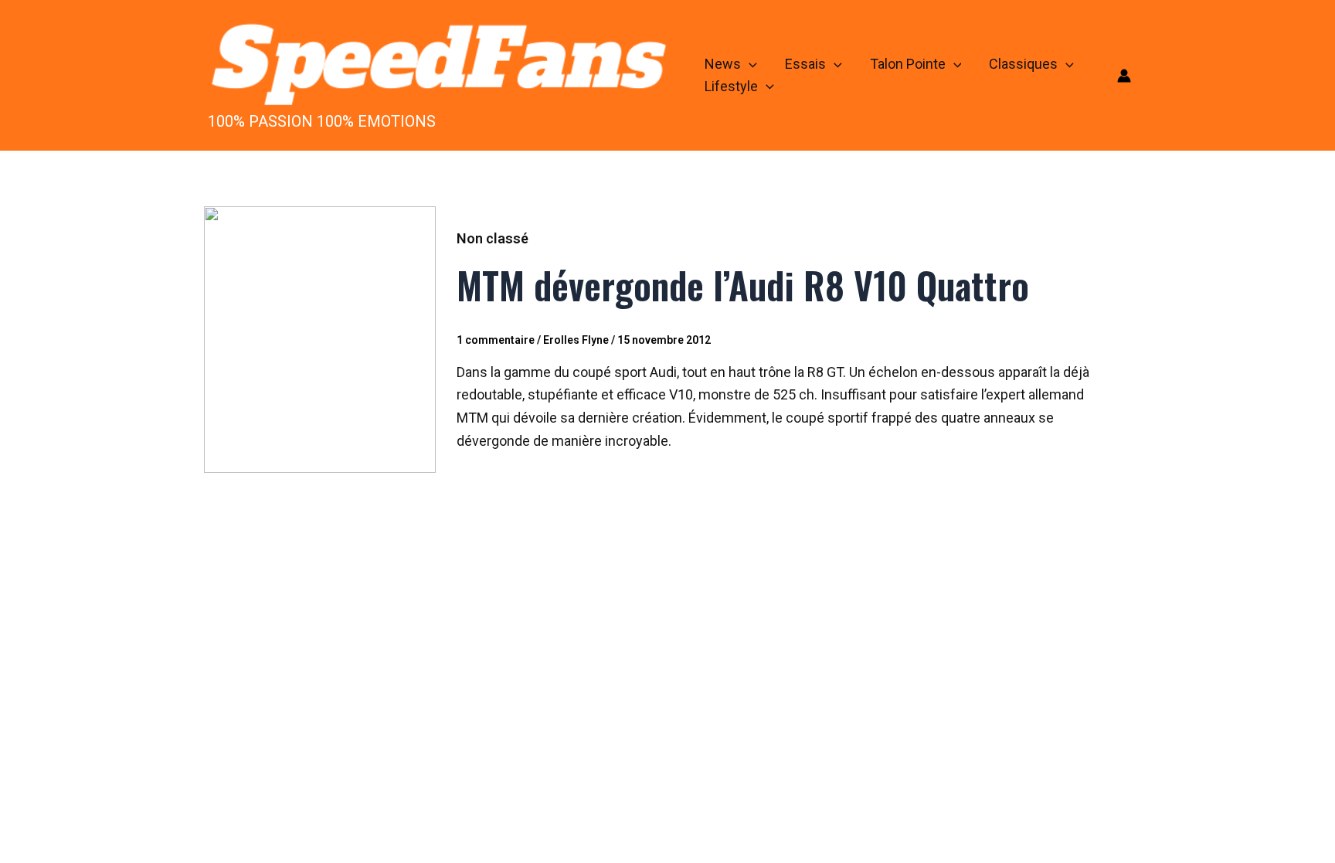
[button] (749, 64)
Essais (805, 64)
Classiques (1023, 64)
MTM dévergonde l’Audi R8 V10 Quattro (743, 284)
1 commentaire (496, 340)
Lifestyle (731, 86)
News (723, 64)
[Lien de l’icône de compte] (1124, 76)
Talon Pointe (908, 64)
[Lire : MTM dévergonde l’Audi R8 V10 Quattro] (320, 339)
